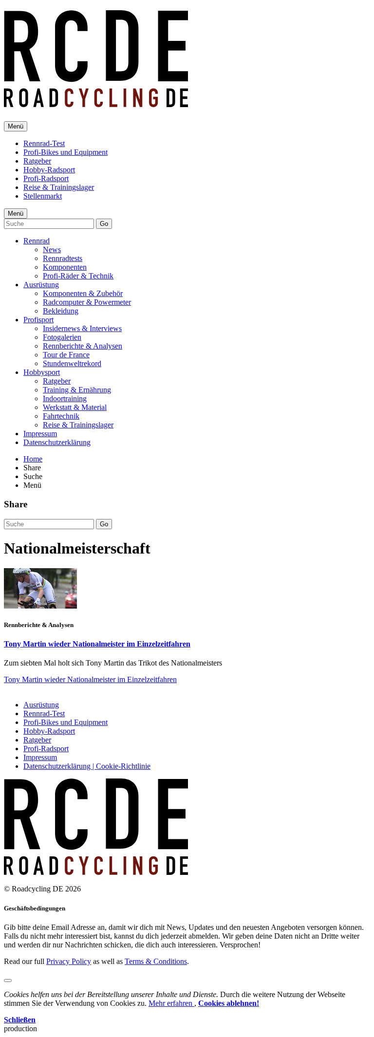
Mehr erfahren (171, 1003)
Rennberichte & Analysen (82, 346)
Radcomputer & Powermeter (87, 302)
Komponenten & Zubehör (83, 293)
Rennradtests (62, 258)
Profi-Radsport (46, 178)
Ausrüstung (41, 284)
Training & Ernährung (77, 390)
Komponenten (65, 267)
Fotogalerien (62, 337)
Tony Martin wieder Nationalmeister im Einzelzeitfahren (97, 644)
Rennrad (36, 241)
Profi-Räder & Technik (78, 276)
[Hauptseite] (96, 102)
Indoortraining (65, 398)
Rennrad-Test (44, 143)
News (52, 249)
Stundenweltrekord (72, 363)
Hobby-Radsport (49, 170)
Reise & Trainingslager (58, 187)
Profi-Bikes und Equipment (65, 152)
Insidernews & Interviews (82, 328)
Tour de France (66, 355)
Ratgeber (37, 161)
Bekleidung (60, 311)
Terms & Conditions (156, 961)
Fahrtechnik (61, 416)
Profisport (38, 319)
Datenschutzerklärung (57, 442)
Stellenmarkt (42, 196)
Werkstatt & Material (75, 407)
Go (104, 223)
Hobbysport (41, 372)
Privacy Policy (68, 961)
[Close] (8, 980)
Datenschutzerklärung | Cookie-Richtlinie (86, 766)
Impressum (40, 433)
